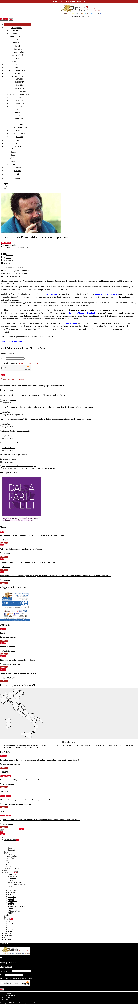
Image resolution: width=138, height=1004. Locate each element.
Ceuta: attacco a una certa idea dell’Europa (18, 673)
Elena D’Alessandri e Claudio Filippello (16, 804)
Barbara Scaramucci (9, 400)
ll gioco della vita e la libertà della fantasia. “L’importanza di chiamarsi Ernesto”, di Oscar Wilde (40, 820)
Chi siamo (7, 993)
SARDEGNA (19, 119)
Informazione (15, 36)
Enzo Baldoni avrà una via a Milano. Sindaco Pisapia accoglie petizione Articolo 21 (32, 386)
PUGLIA (19, 116)
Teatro (13, 164)
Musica (13, 161)
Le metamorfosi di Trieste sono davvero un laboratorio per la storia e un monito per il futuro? (39, 760)
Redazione (6, 412)
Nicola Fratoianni (8, 651)
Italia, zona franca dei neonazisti (14, 443)
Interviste (17, 168)
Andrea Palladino (8, 448)
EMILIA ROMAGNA (19, 91)
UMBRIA (19, 131)
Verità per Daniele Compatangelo (15, 431)
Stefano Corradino (9, 245)
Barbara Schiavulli (9, 460)
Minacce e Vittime (17, 52)
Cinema (13, 152)
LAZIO (19, 97)
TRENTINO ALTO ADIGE (19, 128)
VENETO (19, 137)
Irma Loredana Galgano (11, 765)
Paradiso (3, 633)
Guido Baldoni (19, 380)
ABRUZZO (19, 79)
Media (17, 140)
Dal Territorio (16, 76)
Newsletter (17, 171)
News (2, 532)
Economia (15, 42)
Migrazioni (17, 67)
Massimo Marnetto (9, 638)
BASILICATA (19, 82)
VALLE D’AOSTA (19, 134)
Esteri (15, 33)
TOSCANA (19, 125)
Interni (15, 30)
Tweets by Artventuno (8, 963)
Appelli (17, 73)
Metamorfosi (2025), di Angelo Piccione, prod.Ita (20, 780)
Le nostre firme (9, 995)
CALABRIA (19, 85)
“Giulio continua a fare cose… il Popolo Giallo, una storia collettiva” (27, 562)
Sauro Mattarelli (8, 678)
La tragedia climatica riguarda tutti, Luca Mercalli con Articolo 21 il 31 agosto (35, 395)
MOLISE (19, 109)
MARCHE (19, 106)
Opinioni (3, 629)
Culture (15, 39)
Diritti (17, 64)
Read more (4, 543)
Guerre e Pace (17, 61)
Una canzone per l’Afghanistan (13, 455)
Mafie (17, 58)
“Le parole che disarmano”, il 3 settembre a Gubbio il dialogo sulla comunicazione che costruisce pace (45, 419)
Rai (17, 143)
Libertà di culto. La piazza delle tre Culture (18, 660)
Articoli (3, 243)
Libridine (13, 158)
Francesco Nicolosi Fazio (11, 664)
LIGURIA (19, 100)
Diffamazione (17, 49)
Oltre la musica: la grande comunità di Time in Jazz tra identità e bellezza (30, 800)
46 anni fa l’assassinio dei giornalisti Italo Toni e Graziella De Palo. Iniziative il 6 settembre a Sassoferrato (47, 407)
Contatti (7, 997)
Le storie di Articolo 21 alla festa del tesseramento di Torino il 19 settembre (32, 536)
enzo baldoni (9, 380)
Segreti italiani (17, 55)
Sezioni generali (16, 28)
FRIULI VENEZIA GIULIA (19, 94)
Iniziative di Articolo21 (17, 70)
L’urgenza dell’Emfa (8, 647)
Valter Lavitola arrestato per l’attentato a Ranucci (21, 549)
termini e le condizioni (28, 363)
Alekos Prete (7, 436)
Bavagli (17, 46)
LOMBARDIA (19, 103)
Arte (13, 149)
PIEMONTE (19, 112)
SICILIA (19, 122)
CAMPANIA (19, 88)
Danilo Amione (7, 784)
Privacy (6, 999)
